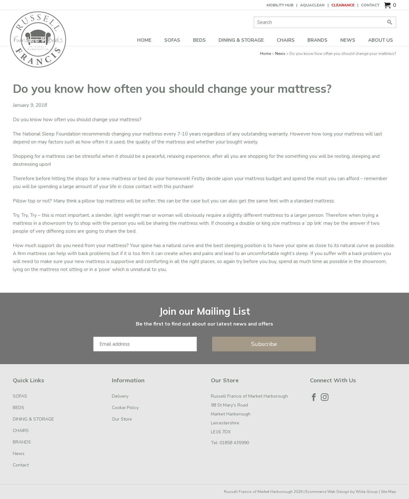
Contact (370, 5)
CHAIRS (286, 40)
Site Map (388, 491)
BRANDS (317, 40)
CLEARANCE (342, 5)
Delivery (120, 396)
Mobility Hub (279, 5)
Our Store (122, 419)
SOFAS (172, 40)
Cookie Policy (125, 408)
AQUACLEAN (312, 5)
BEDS (199, 40)
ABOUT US (380, 40)
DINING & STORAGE (241, 40)
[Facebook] (314, 397)
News (347, 40)
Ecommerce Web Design (327, 491)
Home (144, 40)
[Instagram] (324, 397)
